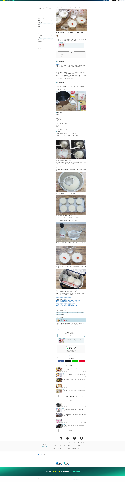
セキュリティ (56, 479)
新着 (39, 20)
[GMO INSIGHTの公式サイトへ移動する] (42, 454)
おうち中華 (62, 314)
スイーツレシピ (59, 312)
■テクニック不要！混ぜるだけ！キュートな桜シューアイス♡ (67, 305)
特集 (39, 24)
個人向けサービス (78, 479)
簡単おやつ (64, 312)
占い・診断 (40, 43)
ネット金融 (71, 479)
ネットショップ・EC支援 (47, 479)
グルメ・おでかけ (41, 39)
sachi (85, 392)
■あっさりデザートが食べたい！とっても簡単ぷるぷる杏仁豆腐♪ (68, 300)
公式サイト (69, 329)
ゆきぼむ (85, 387)
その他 (82, 479)
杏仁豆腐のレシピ (61, 56)
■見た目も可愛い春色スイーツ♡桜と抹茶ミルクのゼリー (66, 304)
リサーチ (65, 479)
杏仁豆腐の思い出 (61, 54)
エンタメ (39, 37)
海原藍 (85, 417)
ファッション (40, 28)
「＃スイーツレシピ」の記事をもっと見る (63, 296)
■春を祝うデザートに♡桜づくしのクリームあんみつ (65, 302)
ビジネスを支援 (52, 479)
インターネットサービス (40, 479)
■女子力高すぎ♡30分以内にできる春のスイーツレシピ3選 (67, 301)
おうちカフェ (69, 312)
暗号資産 (74, 479)
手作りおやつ (74, 312)
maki (85, 406)
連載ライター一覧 (41, 18)
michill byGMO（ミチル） (59, 7)
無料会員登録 (40, 13)
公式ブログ (59, 329)
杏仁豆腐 (58, 314)
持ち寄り (82, 312)
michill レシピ (84, 371)
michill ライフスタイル (83, 411)
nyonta (59, 35)
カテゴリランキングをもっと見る (71, 396)
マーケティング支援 (61, 479)
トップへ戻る (70, 355)
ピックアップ (40, 48)
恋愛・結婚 (40, 41)
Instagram (78, 329)
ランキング (40, 22)
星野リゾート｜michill (41, 26)
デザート (63, 294)
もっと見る (71, 430)
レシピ (39, 33)
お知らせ (39, 11)
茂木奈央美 (85, 376)
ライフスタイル (40, 35)
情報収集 (68, 479)
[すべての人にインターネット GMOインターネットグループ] (118, 0)
